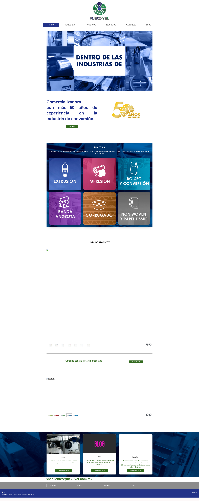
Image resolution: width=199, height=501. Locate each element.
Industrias (53, 485)
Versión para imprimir (10, 493)
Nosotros (72, 126)
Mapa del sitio (19, 493)
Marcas (79, 485)
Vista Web (194, 492)
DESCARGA (136, 362)
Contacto (134, 485)
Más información (63, 471)
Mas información (99, 471)
